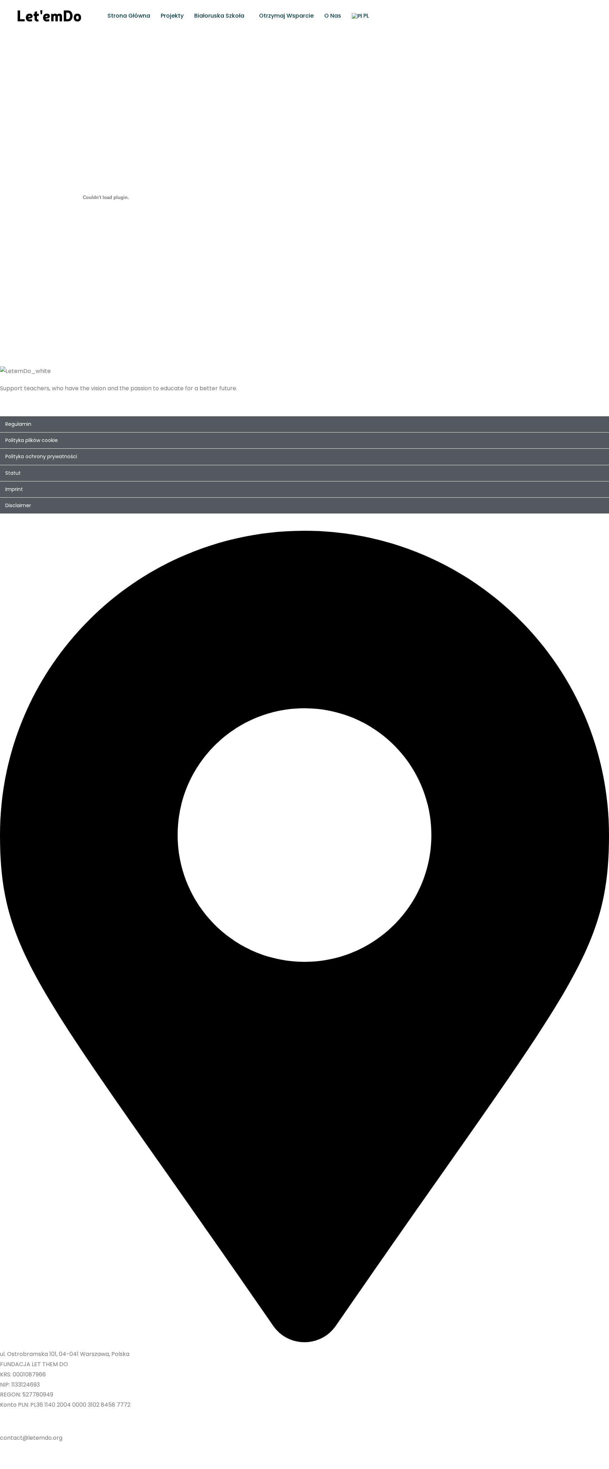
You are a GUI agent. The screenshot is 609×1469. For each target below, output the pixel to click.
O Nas (332, 16)
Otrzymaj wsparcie (286, 16)
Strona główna (128, 16)
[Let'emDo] (49, 15)
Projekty (172, 16)
